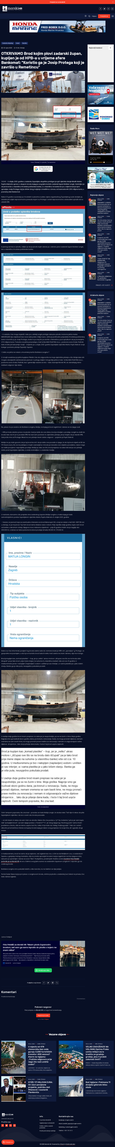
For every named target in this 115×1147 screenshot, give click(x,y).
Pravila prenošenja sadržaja (47, 1131)
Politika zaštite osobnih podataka (46, 1127)
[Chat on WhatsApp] (43, 970)
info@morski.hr (69, 1120)
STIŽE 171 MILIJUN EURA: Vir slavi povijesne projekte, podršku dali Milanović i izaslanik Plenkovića (40, 1087)
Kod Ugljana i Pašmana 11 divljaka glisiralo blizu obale (98, 1084)
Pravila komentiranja (8, 997)
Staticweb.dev (70, 1144)
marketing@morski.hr (71, 1127)
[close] (113, 2)
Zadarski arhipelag (7, 43)
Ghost (62, 1144)
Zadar (17, 43)
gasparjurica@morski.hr (74, 1123)
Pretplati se (104, 16)
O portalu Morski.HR (45, 1120)
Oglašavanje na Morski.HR (47, 1123)
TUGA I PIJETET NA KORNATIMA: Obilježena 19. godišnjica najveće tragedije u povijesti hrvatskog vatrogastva (104, 264)
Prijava (94, 16)
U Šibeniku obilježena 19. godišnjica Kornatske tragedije (104, 278)
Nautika (24, 43)
